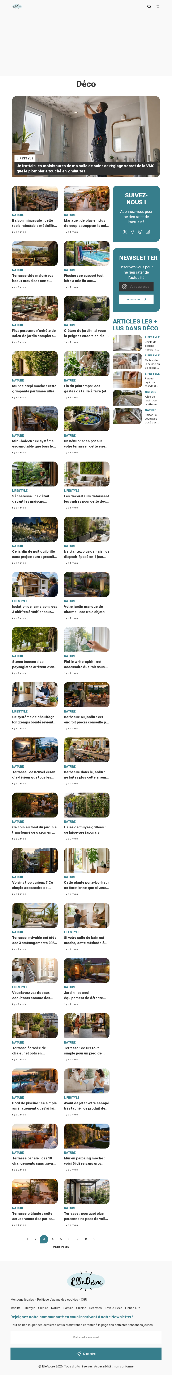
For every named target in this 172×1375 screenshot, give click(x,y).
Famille (68, 1308)
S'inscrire (89, 1354)
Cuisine (81, 1308)
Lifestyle (29, 1308)
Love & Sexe (113, 1308)
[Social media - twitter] (125, 232)
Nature (55, 1308)
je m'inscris (133, 299)
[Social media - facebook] (132, 232)
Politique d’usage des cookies (57, 1299)
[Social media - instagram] (148, 232)
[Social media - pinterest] (140, 232)
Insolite (15, 1308)
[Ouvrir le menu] (158, 6)
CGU (84, 1299)
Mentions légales (22, 1299)
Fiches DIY (132, 1308)
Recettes (95, 1308)
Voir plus (61, 1247)
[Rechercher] (149, 6)
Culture (43, 1308)
